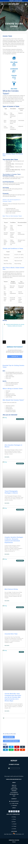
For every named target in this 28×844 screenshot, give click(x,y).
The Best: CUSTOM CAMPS (15, 0)
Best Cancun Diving (11, 589)
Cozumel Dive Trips (11, 634)
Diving (5, 320)
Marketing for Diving (14, 840)
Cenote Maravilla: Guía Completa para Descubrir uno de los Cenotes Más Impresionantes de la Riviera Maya (13, 697)
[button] (26, 4)
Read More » (7, 503)
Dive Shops (14, 62)
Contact (14, 798)
